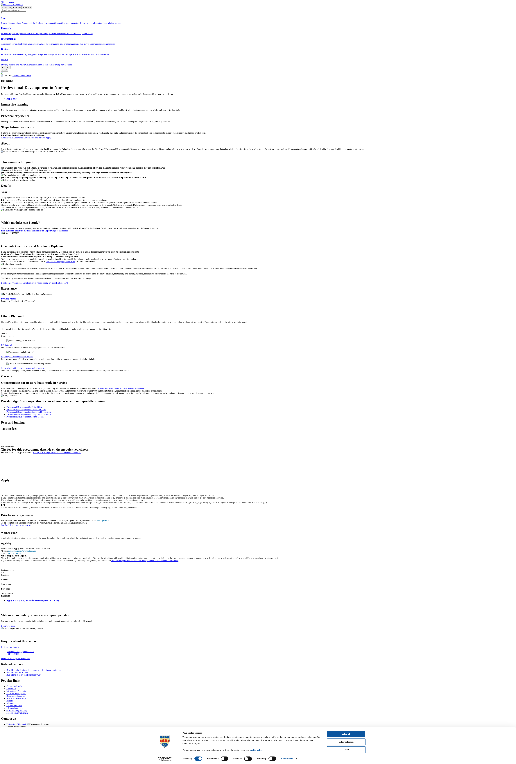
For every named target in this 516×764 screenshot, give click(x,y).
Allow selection (346, 742)
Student (5, 67)
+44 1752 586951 (14, 654)
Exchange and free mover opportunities (84, 44)
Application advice (9, 44)
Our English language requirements (16, 525)
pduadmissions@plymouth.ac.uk (20, 651)
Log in (27, 7)
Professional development (44, 23)
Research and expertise (16, 693)
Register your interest (10, 647)
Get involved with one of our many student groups (22, 368)
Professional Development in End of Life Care (26, 409)
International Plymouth (16, 691)
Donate (95, 54)
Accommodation (72, 23)
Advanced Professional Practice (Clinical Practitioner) (121, 388)
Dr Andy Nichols (8, 299)
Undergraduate (14, 23)
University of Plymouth (16, 724)
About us (10, 703)
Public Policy (87, 33)
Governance (30, 65)
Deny (346, 750)
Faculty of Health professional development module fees (57, 452)
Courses (4, 23)
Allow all (346, 734)
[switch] (224, 758)
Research (6, 28)
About (4, 59)
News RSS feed (14, 705)
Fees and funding (38, 138)
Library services (87, 23)
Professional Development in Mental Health (25, 417)
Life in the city (7, 345)
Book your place (8, 626)
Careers (27, 138)
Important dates (100, 23)
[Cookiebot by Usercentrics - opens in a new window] (164, 759)
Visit (50, 65)
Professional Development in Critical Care (24, 407)
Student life (60, 23)
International (8, 38)
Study (4, 18)
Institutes (5, 33)
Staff (4, 70)
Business (5, 49)
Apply (48, 138)
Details (10, 138)
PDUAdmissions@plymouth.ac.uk (60, 261)
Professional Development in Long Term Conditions (28, 414)
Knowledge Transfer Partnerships (58, 54)
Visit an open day (115, 23)
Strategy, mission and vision (13, 65)
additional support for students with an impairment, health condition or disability (145, 560)
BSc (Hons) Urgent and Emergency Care (23, 675)
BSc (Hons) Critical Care (17, 672)
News (45, 65)
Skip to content (7, 2)
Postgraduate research (24, 33)
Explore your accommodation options (17, 357)
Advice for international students (53, 44)
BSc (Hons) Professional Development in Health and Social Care (34, 670)
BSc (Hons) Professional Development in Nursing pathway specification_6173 (34, 283)
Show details (287, 759)
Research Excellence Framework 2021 (65, 33)
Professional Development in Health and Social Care (28, 412)
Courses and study (14, 686)
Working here (58, 65)
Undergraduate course (21, 75)
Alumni (39, 65)
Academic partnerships (82, 54)
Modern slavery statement (17, 713)
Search (6, 7)
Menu (17, 7)
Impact (12, 33)
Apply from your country (28, 44)
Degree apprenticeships (33, 54)
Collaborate (104, 54)
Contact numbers (14, 708)
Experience (18, 138)
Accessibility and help (16, 710)
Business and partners (15, 696)
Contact (68, 65)
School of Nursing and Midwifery (15, 658)
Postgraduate (27, 23)
